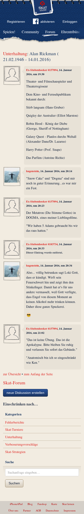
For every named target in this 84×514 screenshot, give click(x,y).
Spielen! (9, 31)
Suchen (14, 483)
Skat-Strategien (15, 452)
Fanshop (42, 504)
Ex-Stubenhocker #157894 (42, 70)
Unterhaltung (15, 53)
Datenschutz (52, 510)
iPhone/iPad (16, 504)
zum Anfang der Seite (38, 374)
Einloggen (70, 21)
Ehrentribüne (70, 31)
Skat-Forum (14, 382)
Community (30, 31)
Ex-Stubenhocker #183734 (42, 244)
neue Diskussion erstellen (25, 393)
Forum (50, 31)
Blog (30, 504)
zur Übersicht (12, 374)
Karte (54, 504)
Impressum (70, 510)
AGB (38, 510)
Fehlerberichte (14, 422)
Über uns (13, 510)
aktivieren (47, 21)
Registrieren (16, 21)
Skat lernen (68, 504)
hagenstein (32, 171)
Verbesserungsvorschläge (21, 444)
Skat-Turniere (14, 429)
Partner (27, 510)
